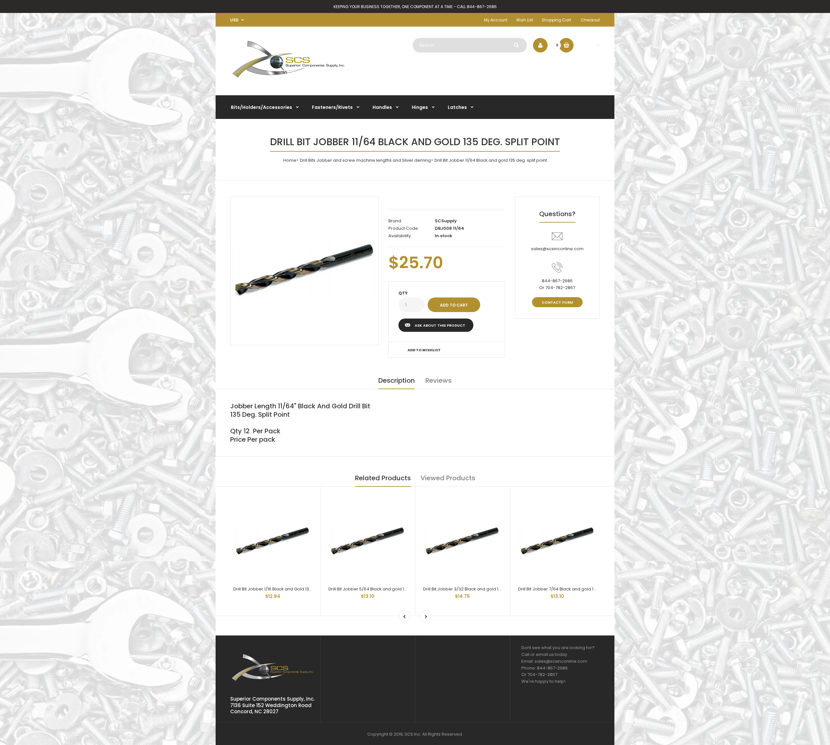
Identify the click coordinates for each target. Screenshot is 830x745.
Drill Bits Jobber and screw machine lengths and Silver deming (365, 160)
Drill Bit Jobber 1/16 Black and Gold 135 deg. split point (288, 589)
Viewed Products (448, 478)
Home (289, 160)
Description (396, 380)
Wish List (524, 20)
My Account (495, 20)
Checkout (590, 20)
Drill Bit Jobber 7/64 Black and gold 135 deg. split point (574, 589)
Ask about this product (440, 325)
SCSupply (446, 221)
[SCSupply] (288, 80)
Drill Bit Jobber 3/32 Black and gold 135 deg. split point (479, 589)
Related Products (383, 478)
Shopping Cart (556, 20)
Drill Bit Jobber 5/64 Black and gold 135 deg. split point (384, 589)
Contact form (557, 302)
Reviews (438, 380)
